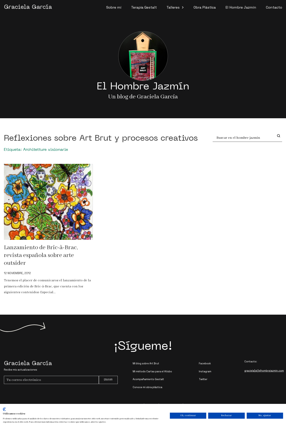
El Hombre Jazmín (240, 7)
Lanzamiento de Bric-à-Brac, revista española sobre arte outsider (41, 255)
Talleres (173, 7)
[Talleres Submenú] (183, 7)
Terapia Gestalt (144, 7)
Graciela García (28, 7)
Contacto (274, 7)
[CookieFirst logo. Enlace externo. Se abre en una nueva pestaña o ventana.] (4, 409)
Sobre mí (113, 7)
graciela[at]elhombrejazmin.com (264, 370)
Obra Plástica (205, 7)
